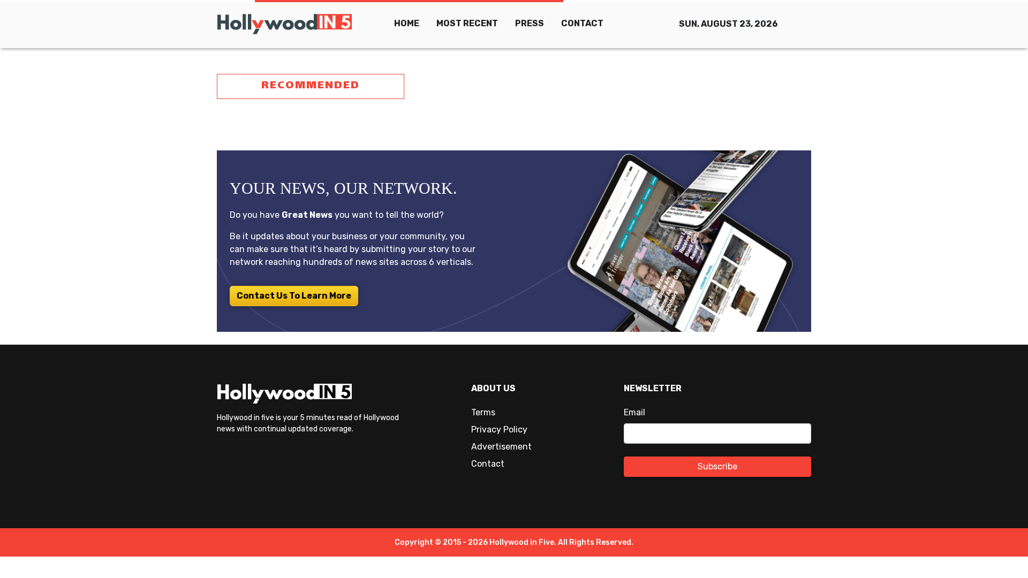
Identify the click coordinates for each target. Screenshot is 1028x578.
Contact (487, 464)
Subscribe (717, 466)
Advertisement (501, 447)
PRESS (529, 23)
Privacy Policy (499, 429)
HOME (406, 23)
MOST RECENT (467, 23)
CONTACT (582, 23)
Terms (483, 412)
